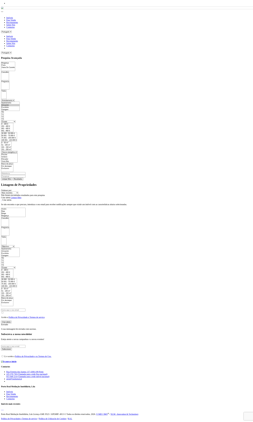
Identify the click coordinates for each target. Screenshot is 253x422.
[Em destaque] (7, 166)
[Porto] (8, 65)
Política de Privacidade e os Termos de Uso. (33, 356)
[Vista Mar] (9, 161)
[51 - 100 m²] (6, 145)
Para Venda (11, 20)
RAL (70, 419)
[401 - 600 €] (7, 128)
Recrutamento (12, 22)
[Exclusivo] (7, 168)
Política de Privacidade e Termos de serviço (27, 317)
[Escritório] (10, 107)
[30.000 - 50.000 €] (9, 133)
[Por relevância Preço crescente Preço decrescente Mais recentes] (126, 193)
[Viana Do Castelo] (8, 67)
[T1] (2, 114)
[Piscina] (9, 155)
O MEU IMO (102, 414)
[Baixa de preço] (7, 164)
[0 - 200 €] (7, 124)
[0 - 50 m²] (6, 143)
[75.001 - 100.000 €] (9, 138)
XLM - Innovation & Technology (124, 414)
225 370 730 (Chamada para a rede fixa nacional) (26, 374)
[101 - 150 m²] (6, 147)
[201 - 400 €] (7, 126)
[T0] (2, 112)
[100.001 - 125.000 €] (9, 140)
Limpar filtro (6, 179)
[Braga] (13, 213)
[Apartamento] (10, 103)
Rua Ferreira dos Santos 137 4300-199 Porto (24, 372)
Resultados (18, 179)
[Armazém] (10, 105)
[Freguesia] (5, 82)
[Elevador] (9, 159)
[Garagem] (10, 109)
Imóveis (9, 18)
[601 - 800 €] (7, 131)
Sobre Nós (10, 25)
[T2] (2, 117)
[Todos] (3, 91)
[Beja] (13, 211)
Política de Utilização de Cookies (52, 419)
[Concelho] (5, 72)
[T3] (2, 119)
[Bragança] (8, 63)
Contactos (10, 27)
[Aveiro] (13, 209)
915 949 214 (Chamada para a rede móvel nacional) (27, 376)
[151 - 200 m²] (6, 149)
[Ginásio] (9, 157)
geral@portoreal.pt (14, 379)
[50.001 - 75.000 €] (9, 136)
